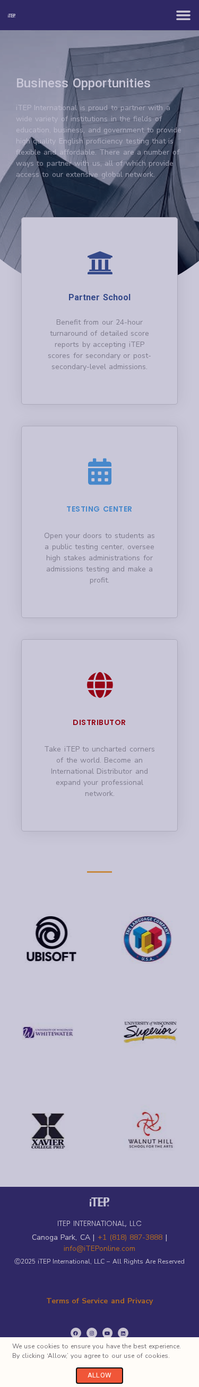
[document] (99, 693)
